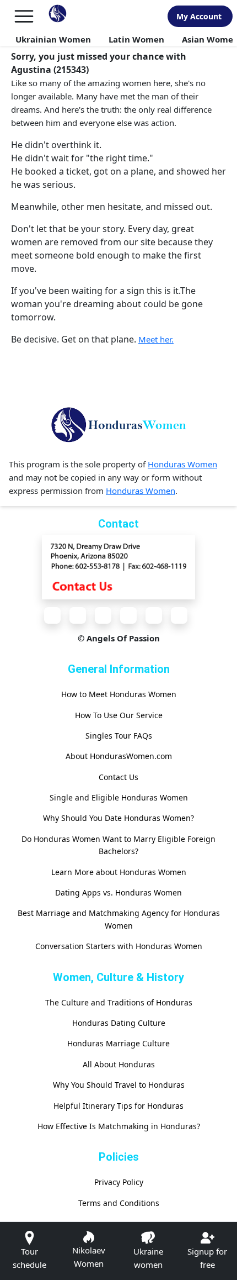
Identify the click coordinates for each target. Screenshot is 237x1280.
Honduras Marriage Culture (118, 1043)
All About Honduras (119, 1064)
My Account (199, 16)
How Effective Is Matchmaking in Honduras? (118, 1126)
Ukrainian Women (53, 39)
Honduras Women (182, 464)
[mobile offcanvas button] (24, 16)
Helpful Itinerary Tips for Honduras (118, 1105)
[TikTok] (179, 615)
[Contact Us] (118, 566)
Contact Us (118, 777)
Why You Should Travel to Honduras (119, 1084)
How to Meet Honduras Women (118, 694)
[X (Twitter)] (77, 615)
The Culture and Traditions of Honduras (118, 1002)
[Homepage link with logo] (118, 424)
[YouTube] (128, 615)
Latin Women (136, 39)
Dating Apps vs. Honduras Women (118, 892)
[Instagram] (103, 615)
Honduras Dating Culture (118, 1023)
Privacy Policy (118, 1182)
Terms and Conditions (118, 1203)
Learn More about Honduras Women (118, 872)
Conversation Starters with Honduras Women (118, 946)
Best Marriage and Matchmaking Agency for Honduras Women (119, 919)
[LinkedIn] (154, 615)
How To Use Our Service (119, 715)
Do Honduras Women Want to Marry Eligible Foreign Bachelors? (118, 845)
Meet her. (156, 339)
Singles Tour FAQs (118, 735)
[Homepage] (57, 16)
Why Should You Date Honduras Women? (118, 818)
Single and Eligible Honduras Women (119, 797)
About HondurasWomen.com (119, 756)
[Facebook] (52, 615)
